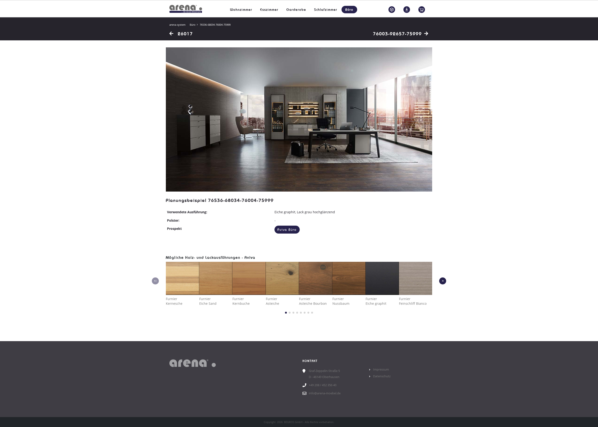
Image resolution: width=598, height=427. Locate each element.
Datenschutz (382, 376)
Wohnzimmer (241, 9)
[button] (286, 313)
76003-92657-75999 (397, 33)
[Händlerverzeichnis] (421, 9)
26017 (184, 33)
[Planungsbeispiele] (391, 9)
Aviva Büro (287, 230)
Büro (349, 9)
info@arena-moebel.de (325, 393)
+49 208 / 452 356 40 (322, 385)
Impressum (381, 369)
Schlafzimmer (325, 9)
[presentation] (155, 280)
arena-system (177, 24)
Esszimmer (269, 9)
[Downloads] (406, 9)
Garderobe (296, 9)
